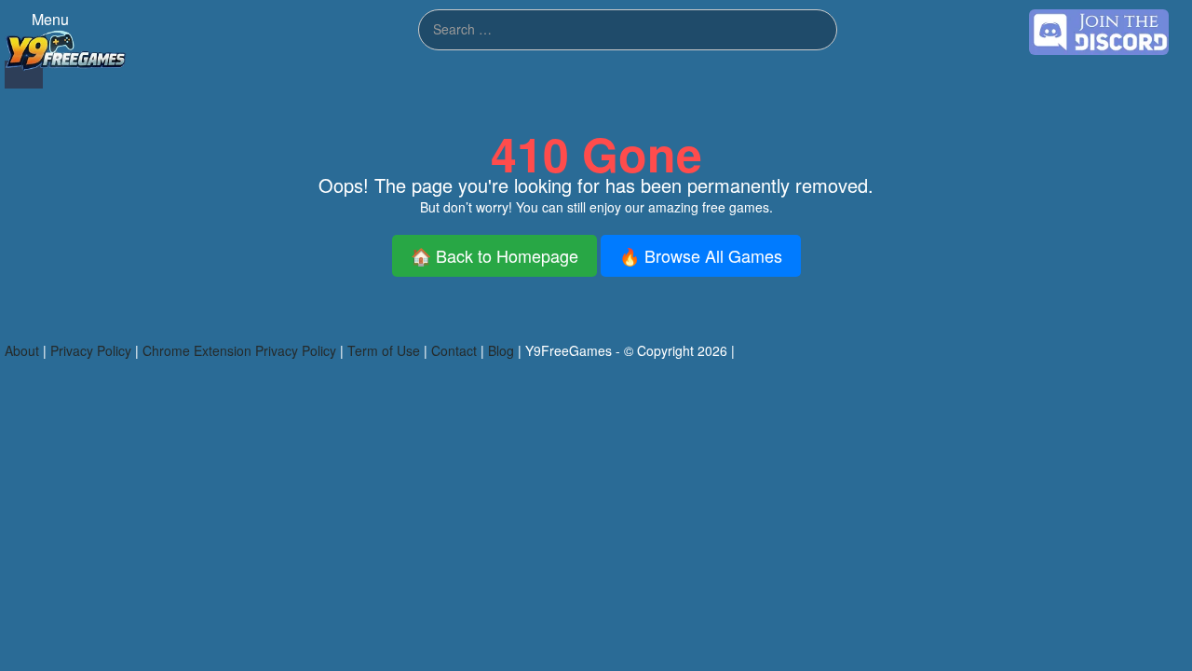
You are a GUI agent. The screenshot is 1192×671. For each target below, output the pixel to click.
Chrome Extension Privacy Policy (239, 350)
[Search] (24, 75)
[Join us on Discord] (1099, 30)
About (22, 350)
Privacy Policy (90, 350)
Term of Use (383, 350)
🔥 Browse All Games (700, 255)
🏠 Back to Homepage (494, 255)
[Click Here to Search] (812, 29)
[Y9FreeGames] (66, 48)
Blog (501, 350)
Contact (454, 350)
